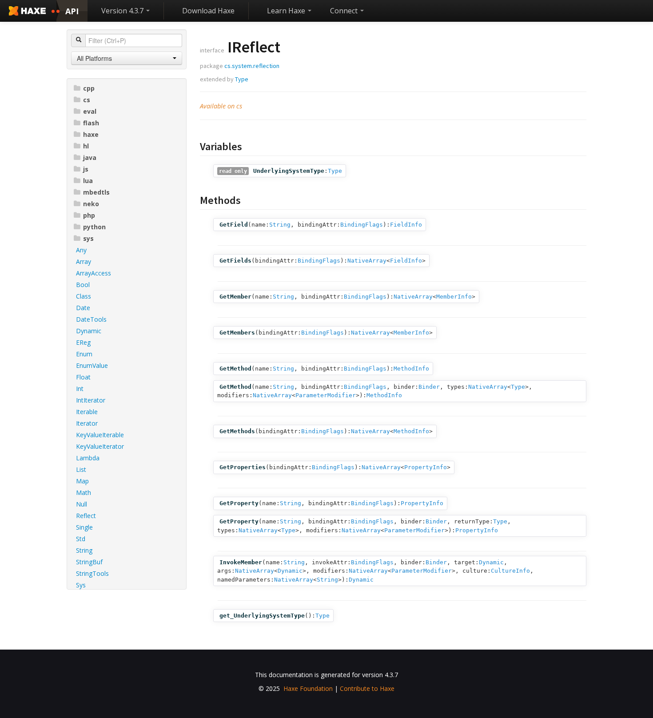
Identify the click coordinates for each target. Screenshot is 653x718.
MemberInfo (454, 296)
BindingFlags (361, 224)
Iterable (87, 411)
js (85, 169)
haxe (91, 134)
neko (91, 203)
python (94, 227)
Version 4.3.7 (123, 11)
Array (83, 261)
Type (241, 79)
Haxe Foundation (308, 688)
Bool (83, 284)
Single (84, 527)
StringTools (92, 573)
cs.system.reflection (251, 66)
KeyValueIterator (100, 446)
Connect (344, 11)
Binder (429, 386)
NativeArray (366, 260)
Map (82, 481)
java (89, 157)
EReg (83, 342)
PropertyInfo (425, 467)
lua (88, 180)
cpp (89, 88)
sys (88, 238)
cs (86, 100)
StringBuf (89, 562)
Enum (84, 354)
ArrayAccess (93, 273)
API (72, 11)
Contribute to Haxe (367, 688)
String (84, 550)
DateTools (91, 319)
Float (83, 377)
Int (80, 388)
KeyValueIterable (100, 435)
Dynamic (88, 331)
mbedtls (96, 192)
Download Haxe (208, 11)
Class (83, 296)
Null (81, 504)
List (81, 469)
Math (83, 492)
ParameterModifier (325, 395)
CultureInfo (510, 570)
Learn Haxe (287, 11)
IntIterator (90, 400)
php (89, 215)
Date (83, 307)
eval (89, 111)
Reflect (86, 515)
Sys (81, 585)
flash (91, 123)
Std (80, 539)
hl (86, 146)
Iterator (87, 423)
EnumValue (92, 365)
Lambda (88, 458)
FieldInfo (406, 224)
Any (81, 250)
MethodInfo (411, 368)
